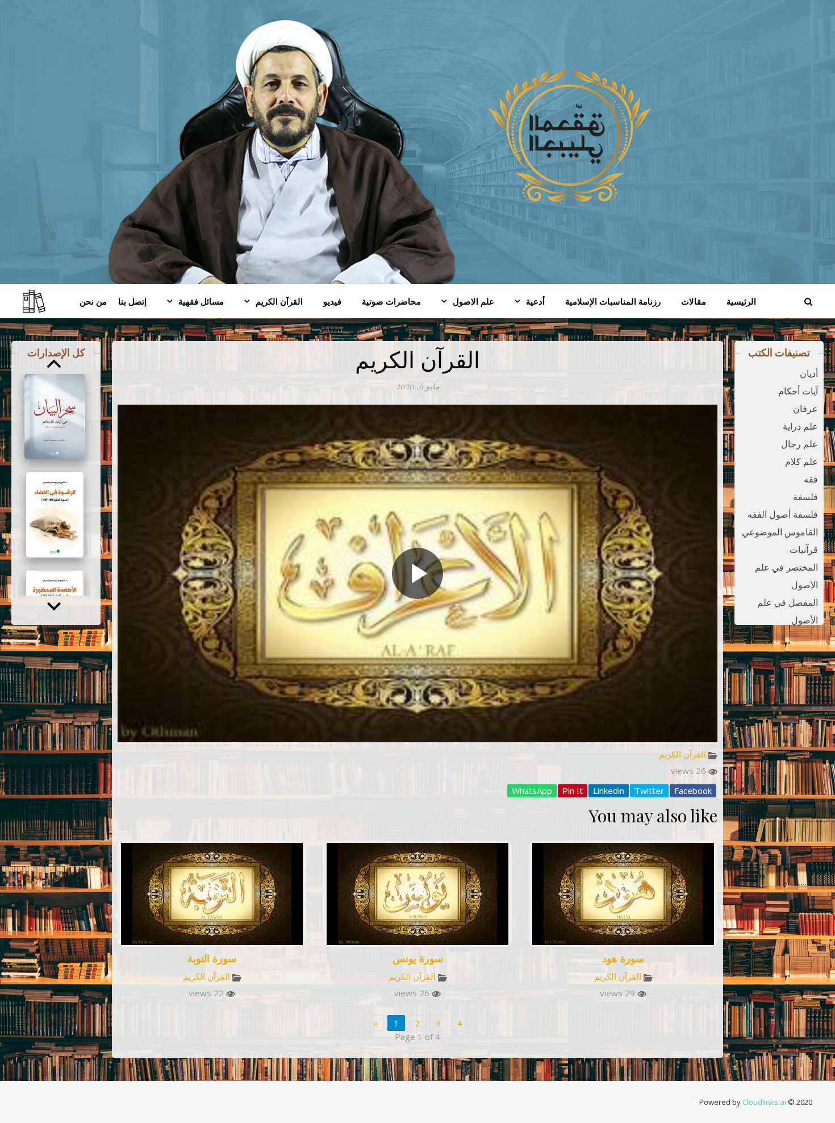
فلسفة (805, 496)
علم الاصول (473, 301)
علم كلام (801, 461)
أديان (809, 373)
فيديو (332, 301)
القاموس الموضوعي (780, 532)
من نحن (93, 301)
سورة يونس (418, 958)
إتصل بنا (132, 301)
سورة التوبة (211, 958)
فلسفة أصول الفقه (783, 514)
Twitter (649, 790)
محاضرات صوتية (391, 301)
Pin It (572, 790)
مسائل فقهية (201, 301)
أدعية (535, 301)
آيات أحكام (798, 391)
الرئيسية (741, 301)
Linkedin (608, 790)
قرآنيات (804, 549)
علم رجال (799, 444)
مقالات (693, 301)
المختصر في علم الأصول (786, 576)
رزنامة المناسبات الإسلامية (613, 301)
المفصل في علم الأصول (787, 611)
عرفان (805, 408)
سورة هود (623, 958)
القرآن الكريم (279, 301)
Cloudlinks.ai (764, 1102)
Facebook (693, 790)
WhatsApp (532, 790)
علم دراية (800, 426)
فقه (811, 479)
